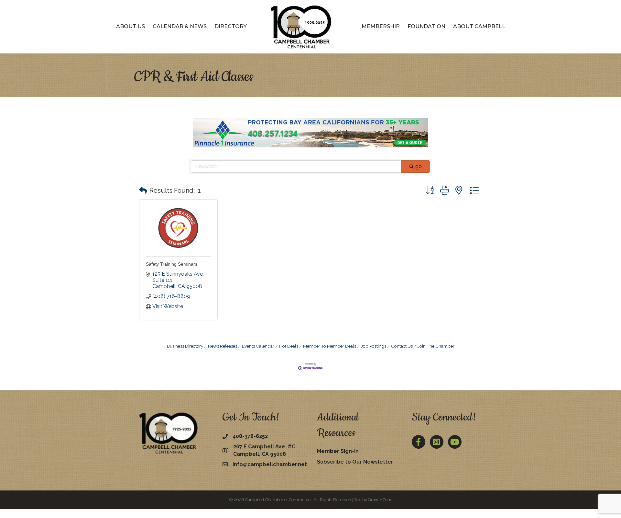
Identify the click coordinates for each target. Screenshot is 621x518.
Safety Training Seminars (171, 264)
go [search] (418, 166)
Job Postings (373, 346)
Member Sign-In (338, 451)
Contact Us (402, 346)
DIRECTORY (230, 26)
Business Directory (185, 346)
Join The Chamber (436, 346)
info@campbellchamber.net (270, 464)
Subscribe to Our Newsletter (355, 462)
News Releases (222, 346)
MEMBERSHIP (381, 26)
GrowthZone (380, 499)
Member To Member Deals (329, 346)
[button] (143, 190)
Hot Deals (288, 346)
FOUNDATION (426, 26)
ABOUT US (130, 26)
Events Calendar (258, 346)
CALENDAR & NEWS (180, 26)
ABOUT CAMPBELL (479, 26)
